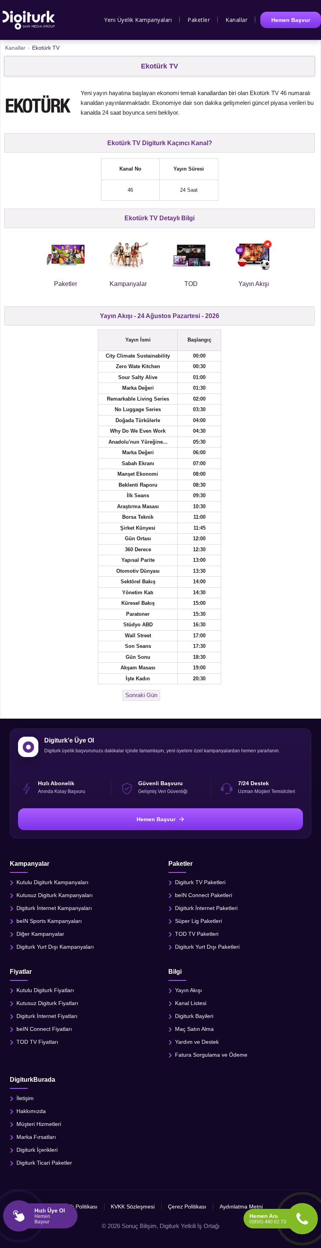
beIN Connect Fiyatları (44, 1029)
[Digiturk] (29, 20)
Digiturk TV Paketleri (200, 882)
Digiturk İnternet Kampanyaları (54, 908)
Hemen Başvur (290, 20)
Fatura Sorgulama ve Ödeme (211, 1055)
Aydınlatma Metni (241, 1206)
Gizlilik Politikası (77, 1206)
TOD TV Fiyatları (37, 1042)
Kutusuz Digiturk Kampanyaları (54, 895)
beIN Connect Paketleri (203, 895)
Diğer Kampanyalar (40, 933)
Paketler (199, 19)
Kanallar (236, 19)
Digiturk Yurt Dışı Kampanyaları (55, 946)
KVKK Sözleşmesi (133, 1206)
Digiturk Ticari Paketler (44, 1163)
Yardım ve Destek (197, 1042)
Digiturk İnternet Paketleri (206, 908)
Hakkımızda (31, 1111)
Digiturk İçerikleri (37, 1150)
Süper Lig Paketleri (198, 920)
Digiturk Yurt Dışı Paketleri (207, 946)
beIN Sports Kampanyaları (49, 920)
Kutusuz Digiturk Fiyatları (47, 1003)
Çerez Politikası (187, 1206)
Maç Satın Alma (194, 1029)
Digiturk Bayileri (194, 1016)
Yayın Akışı (188, 990)
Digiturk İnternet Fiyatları (47, 1016)
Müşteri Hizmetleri (38, 1124)
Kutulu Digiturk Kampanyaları (52, 882)
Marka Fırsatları (36, 1137)
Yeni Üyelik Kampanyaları (138, 19)
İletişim (25, 1098)
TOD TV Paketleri (196, 933)
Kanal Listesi (190, 1003)
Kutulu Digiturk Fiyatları (45, 990)
